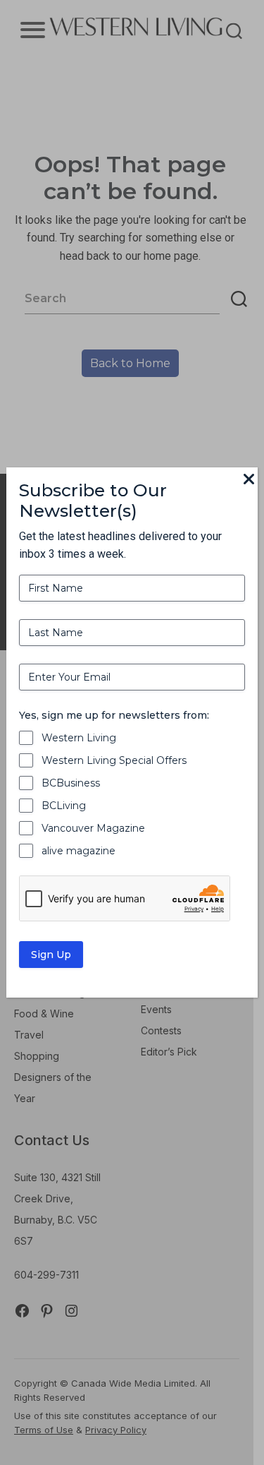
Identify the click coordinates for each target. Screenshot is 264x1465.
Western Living (79, 737)
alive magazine (78, 850)
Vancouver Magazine (93, 828)
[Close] (249, 480)
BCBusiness (71, 783)
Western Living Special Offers (114, 760)
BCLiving (64, 805)
